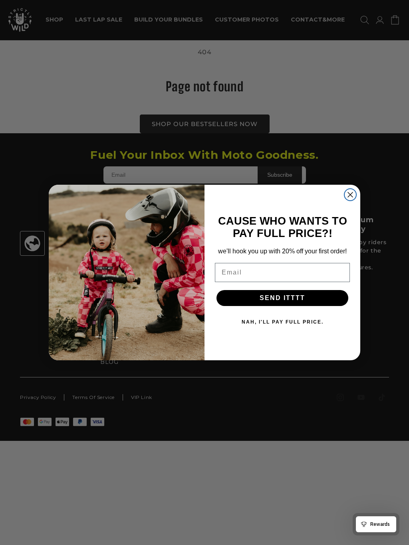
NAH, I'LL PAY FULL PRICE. (283, 322)
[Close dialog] (350, 195)
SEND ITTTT (282, 297)
